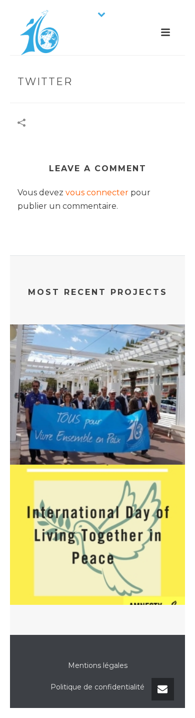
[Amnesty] (97, 505)
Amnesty (97, 578)
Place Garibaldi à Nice (97, 438)
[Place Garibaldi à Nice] (97, 365)
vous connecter (97, 192)
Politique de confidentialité (97, 686)
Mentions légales (98, 665)
